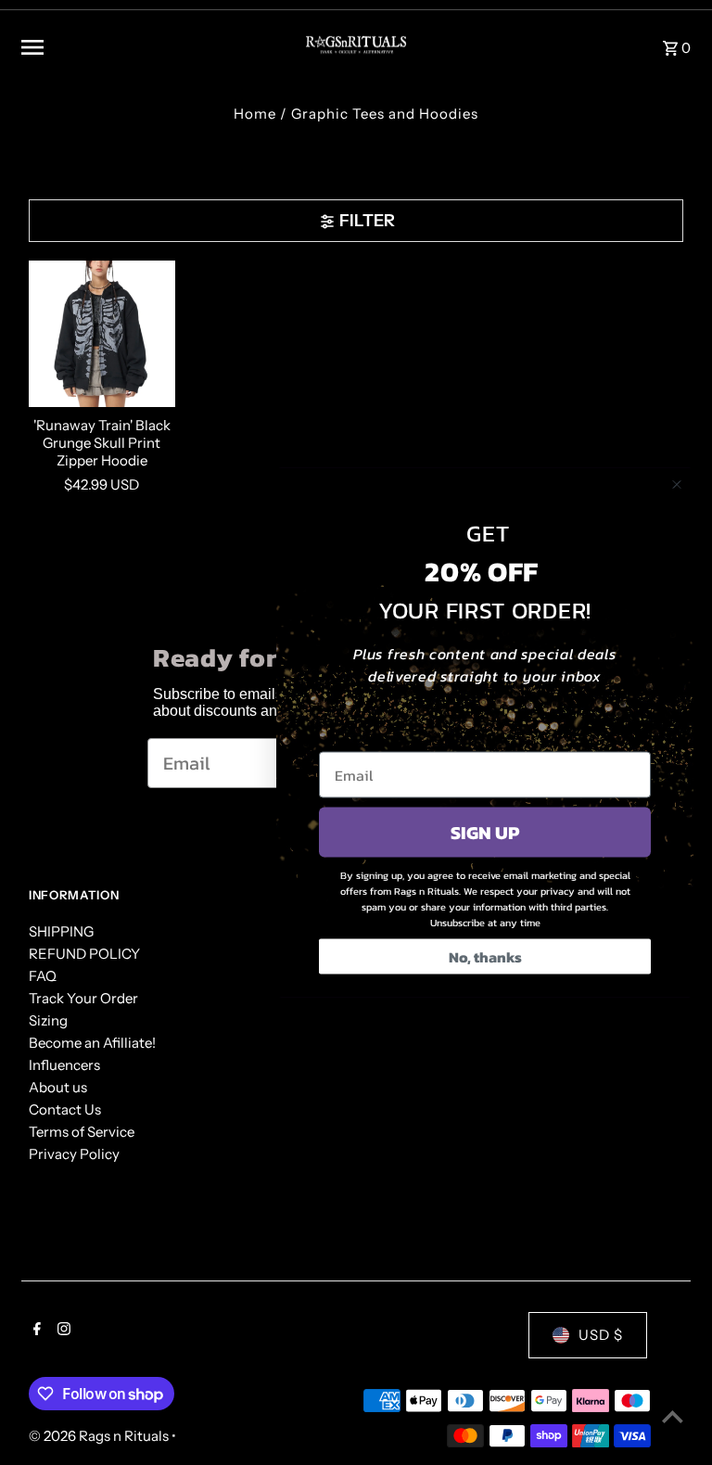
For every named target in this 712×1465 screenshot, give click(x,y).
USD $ (600, 1335)
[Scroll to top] (672, 1416)
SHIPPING (61, 931)
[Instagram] (61, 1330)
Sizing (48, 1020)
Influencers (64, 1065)
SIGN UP (485, 833)
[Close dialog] (677, 485)
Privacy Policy (74, 1154)
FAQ (43, 976)
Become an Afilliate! (92, 1042)
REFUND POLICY (84, 953)
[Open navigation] (147, 47)
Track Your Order (83, 998)
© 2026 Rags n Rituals (100, 1436)
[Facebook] (35, 1330)
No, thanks (485, 957)
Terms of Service (81, 1131)
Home (255, 113)
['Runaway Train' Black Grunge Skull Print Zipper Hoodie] (102, 334)
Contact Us (65, 1109)
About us (58, 1087)
